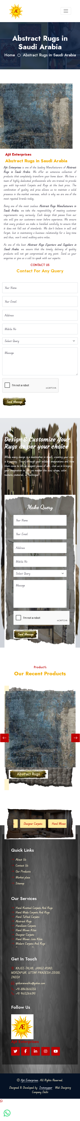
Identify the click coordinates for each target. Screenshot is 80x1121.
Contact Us (22, 865)
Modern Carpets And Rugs (30, 943)
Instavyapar (45, 1087)
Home (9, 55)
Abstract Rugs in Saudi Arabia (49, 55)
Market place (23, 877)
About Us (21, 859)
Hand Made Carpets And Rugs (33, 912)
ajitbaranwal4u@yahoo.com (30, 983)
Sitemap (20, 883)
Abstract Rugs (24, 921)
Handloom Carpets (26, 926)
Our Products (23, 871)
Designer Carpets (15, 823)
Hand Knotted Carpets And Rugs (34, 908)
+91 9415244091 (26, 993)
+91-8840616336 (26, 989)
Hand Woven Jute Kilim (47, 823)
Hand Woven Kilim (26, 930)
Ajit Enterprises (29, 1080)
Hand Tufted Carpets (27, 917)
